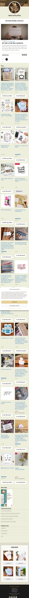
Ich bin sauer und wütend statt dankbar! (11, 516)
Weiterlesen (19, 191)
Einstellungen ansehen (14, 305)
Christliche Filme (4, 533)
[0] (26, 4)
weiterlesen (5, 55)
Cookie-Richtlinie (10, 308)
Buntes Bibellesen (8, 510)
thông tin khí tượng (4, 521)
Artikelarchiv (3, 528)
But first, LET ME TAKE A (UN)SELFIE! (12, 43)
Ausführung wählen (7, 96)
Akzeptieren (14, 302)
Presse (2, 536)
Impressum (15, 308)
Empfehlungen (12, 41)
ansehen (8, 563)
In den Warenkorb (20, 96)
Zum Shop (14, 547)
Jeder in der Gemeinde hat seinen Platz (12, 513)
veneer (2, 510)
